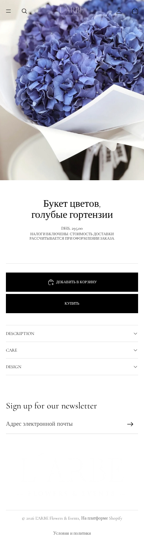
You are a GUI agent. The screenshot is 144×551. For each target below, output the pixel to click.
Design (13, 366)
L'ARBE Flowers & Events (57, 518)
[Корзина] (135, 11)
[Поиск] (24, 11)
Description (20, 333)
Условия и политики (72, 533)
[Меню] (8, 11)
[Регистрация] (130, 424)
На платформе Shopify (101, 518)
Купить (72, 303)
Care (11, 350)
